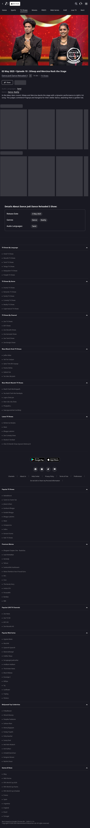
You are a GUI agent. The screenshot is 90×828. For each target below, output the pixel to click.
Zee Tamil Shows (9, 338)
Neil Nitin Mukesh (9, 745)
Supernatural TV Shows (11, 309)
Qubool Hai (7, 372)
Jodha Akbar (7, 355)
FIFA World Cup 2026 (10, 783)
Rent (82, 10)
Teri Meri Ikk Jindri (9, 376)
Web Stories (7, 778)
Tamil (19, 88)
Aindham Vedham (9, 664)
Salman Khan (8, 723)
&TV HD (6, 622)
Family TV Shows (9, 296)
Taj (4, 685)
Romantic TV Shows (10, 292)
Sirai (5, 580)
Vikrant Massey (8, 715)
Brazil (5, 812)
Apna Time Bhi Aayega (11, 364)
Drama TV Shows (9, 288)
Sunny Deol (7, 740)
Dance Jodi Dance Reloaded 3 (15, 74)
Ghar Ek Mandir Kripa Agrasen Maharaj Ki (17, 444)
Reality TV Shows (9, 305)
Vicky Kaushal (8, 736)
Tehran (6, 563)
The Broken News (9, 669)
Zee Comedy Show (10, 436)
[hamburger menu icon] (86, 4)
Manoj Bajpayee (9, 728)
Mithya (6, 681)
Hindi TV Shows (8, 254)
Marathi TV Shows (9, 258)
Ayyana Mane (8, 639)
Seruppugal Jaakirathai (11, 660)
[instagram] (41, 469)
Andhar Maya (8, 656)
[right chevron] (2, 128)
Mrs (5, 576)
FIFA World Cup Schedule (12, 791)
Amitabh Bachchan (10, 753)
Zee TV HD (7, 618)
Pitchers (6, 698)
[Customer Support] (80, 4)
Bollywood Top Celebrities (11, 704)
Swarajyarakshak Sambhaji (12, 410)
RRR (5, 601)
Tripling (6, 694)
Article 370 (7, 588)
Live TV (74, 10)
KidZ (65, 10)
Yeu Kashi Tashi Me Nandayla (13, 393)
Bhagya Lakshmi (9, 431)
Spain (5, 799)
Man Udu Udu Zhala (10, 402)
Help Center (35, 476)
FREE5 (43, 10)
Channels (10, 476)
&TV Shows (7, 326)
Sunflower (7, 690)
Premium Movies (8, 544)
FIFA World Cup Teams (11, 787)
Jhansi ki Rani (8, 504)
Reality (16, 91)
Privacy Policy (48, 476)
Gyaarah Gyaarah (9, 648)
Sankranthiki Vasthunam (11, 567)
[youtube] (53, 469)
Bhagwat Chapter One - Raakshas (14, 551)
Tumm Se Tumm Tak (10, 500)
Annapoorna (8, 525)
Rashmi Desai (8, 761)
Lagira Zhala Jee (9, 398)
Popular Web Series (8, 633)
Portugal (6, 816)
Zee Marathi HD (9, 626)
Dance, (10, 91)
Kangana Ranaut (9, 757)
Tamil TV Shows (9, 262)
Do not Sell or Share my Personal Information (44, 481)
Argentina (7, 804)
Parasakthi (7, 593)
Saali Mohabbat (9, 555)
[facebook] (34, 469)
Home (4, 10)
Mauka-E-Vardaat (9, 440)
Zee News (7, 614)
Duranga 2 (7, 677)
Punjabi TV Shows (9, 275)
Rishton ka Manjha (9, 423)
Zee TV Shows (8, 321)
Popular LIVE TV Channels (11, 607)
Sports (13, 10)
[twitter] (47, 469)
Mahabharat (8, 496)
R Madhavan (8, 711)
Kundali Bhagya (9, 512)
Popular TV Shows (8, 489)
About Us (22, 476)
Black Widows (8, 673)
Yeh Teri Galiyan (9, 359)
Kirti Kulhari (7, 749)
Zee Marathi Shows (10, 330)
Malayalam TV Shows (10, 271)
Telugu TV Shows (9, 267)
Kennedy (6, 559)
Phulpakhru (7, 406)
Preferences (77, 476)
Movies (34, 10)
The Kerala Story (9, 584)
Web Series (54, 10)
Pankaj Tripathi (8, 732)
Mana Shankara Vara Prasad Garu (15, 572)
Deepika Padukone (10, 719)
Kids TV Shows (8, 538)
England (6, 808)
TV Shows (24, 10)
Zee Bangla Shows (9, 343)
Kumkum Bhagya (9, 508)
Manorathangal (9, 652)
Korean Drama (8, 534)
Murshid (6, 643)
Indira (5, 529)
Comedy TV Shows (9, 300)
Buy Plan (16, 4)
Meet (5, 427)
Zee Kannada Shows (10, 334)
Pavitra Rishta (8, 368)
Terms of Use (63, 476)
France (6, 795)
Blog (5, 774)
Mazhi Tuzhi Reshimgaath (12, 389)
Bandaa (6, 597)
